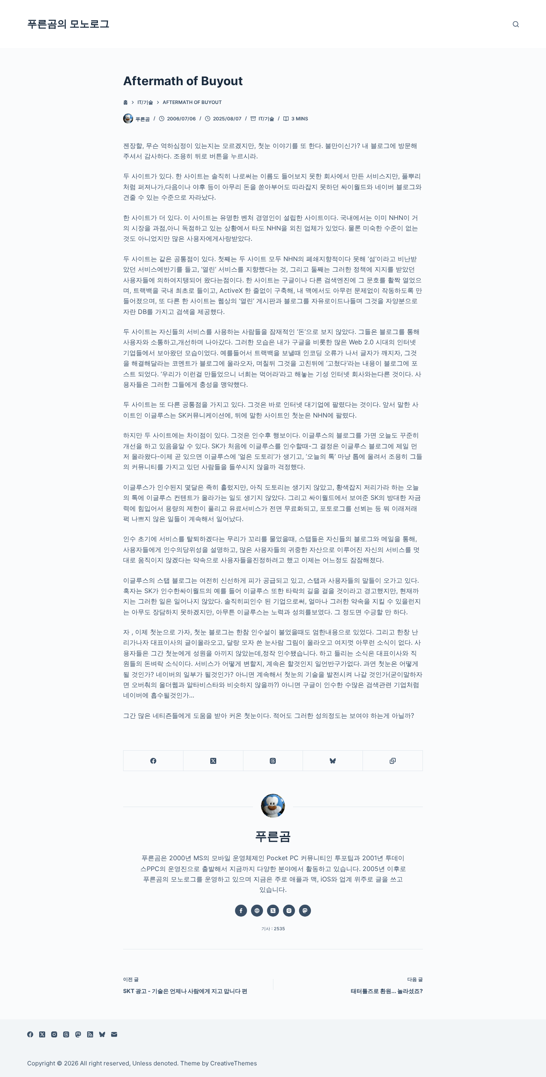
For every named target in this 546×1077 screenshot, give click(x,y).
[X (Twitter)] (213, 761)
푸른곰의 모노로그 (68, 24)
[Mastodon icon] (305, 911)
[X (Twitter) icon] (273, 911)
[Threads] (273, 761)
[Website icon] (257, 911)
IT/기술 (266, 119)
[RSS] (90, 1034)
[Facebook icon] (241, 911)
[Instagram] (54, 1034)
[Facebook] (153, 761)
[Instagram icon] (289, 911)
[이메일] (114, 1034)
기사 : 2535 (273, 928)
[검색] (516, 24)
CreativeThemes (233, 1063)
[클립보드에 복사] (393, 761)
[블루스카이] (333, 761)
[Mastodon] (78, 1034)
